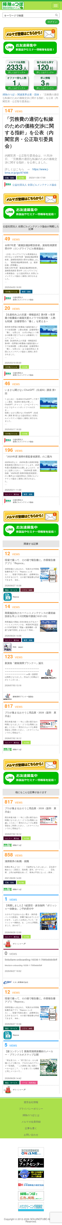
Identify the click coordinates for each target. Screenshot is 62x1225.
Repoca (16, 597)
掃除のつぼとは (31, 1115)
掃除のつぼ (13, 5)
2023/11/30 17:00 (37, 177)
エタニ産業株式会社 (20, 982)
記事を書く (31, 1128)
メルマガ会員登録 (31, 1121)
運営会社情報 (31, 1102)
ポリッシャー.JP (19, 943)
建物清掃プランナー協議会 (23, 696)
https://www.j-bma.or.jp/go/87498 (27, 171)
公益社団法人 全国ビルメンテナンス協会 (34, 184)
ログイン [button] (52, 21)
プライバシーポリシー (31, 1108)
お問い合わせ (31, 1134)
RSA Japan (18, 647)
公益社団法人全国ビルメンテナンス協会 (23, 298)
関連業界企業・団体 (28, 94)
